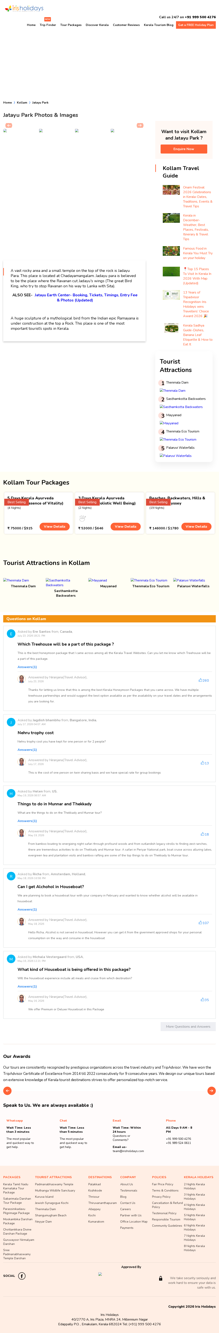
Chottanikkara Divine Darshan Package (17, 1232)
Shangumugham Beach (51, 1215)
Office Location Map (134, 1222)
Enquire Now (183, 149)
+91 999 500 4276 (200, 17)
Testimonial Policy (164, 1213)
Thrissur (93, 1197)
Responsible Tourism (166, 1219)
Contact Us (127, 1203)
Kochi (92, 1215)
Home (31, 25)
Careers (125, 1209)
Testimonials (128, 1190)
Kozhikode (95, 1190)
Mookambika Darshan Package (18, 1221)
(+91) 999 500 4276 (145, 1324)
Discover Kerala (97, 25)
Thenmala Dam (45, 1209)
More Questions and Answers (188, 1026)
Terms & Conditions (165, 1190)
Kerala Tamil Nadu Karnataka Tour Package (15, 1188)
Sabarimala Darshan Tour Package (17, 1201)
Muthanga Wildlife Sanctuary (55, 1190)
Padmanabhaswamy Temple (54, 1184)
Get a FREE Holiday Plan (196, 25)
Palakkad (94, 1184)
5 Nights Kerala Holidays (194, 1217)
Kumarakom (96, 1222)
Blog (123, 1197)
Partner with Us (131, 1215)
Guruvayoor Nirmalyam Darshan (18, 1242)
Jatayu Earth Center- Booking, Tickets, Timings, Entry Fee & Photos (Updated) (86, 297)
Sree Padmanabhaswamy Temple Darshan (17, 1254)
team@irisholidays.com (128, 1151)
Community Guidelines (167, 1226)
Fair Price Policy (162, 1184)
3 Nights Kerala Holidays (194, 1197)
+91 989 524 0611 (178, 1143)
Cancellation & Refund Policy (167, 1205)
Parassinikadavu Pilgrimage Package (16, 1211)
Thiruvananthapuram (102, 1203)
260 (206, 680)
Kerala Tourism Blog (158, 25)
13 (207, 763)
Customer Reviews (126, 25)
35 (207, 1000)
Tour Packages (70, 25)
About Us (126, 1184)
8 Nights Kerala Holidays (194, 1248)
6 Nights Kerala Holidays (194, 1227)
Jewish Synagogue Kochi (51, 1203)
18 (207, 834)
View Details (54, 526)
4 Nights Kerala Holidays (194, 1207)
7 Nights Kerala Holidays (194, 1238)
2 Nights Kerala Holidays (194, 1186)
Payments (126, 1228)
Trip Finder (48, 25)
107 (206, 923)
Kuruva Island (44, 1197)
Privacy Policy (161, 1197)
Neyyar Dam (43, 1222)
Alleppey (94, 1209)
